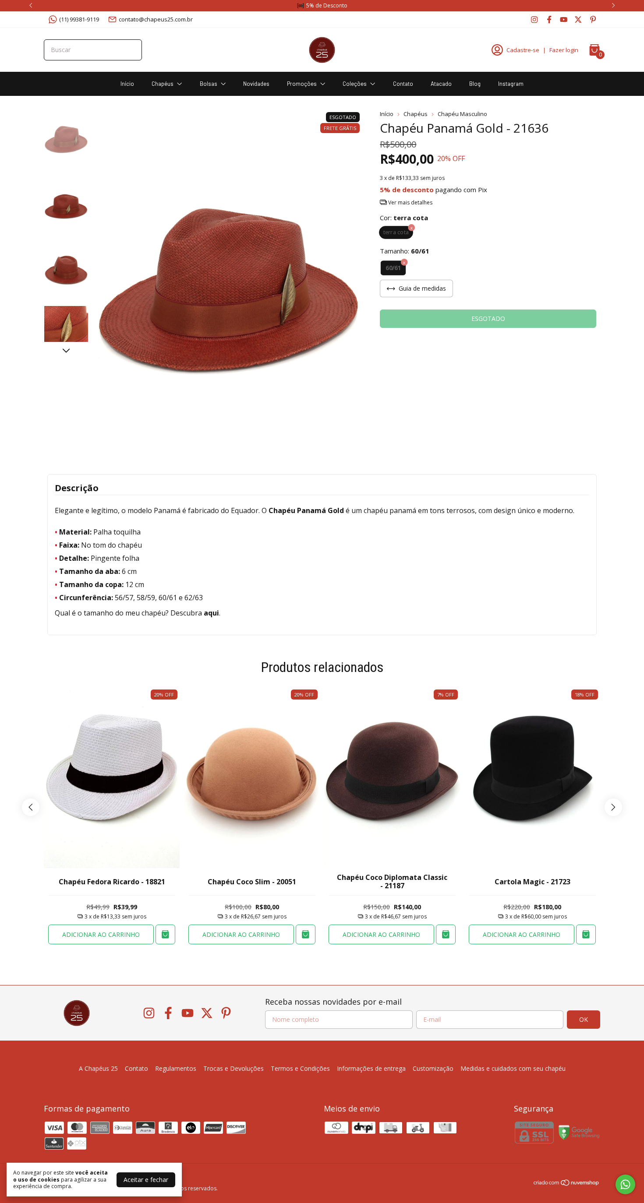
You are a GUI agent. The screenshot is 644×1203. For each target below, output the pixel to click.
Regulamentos (175, 1068)
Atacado (441, 83)
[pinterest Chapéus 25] (593, 19)
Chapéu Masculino (462, 114)
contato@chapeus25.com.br (156, 19)
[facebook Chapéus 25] (549, 19)
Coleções (355, 83)
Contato (403, 83)
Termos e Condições (300, 1068)
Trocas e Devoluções (233, 1068)
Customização (433, 1068)
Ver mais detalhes (409, 202)
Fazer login (563, 50)
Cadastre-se (522, 50)
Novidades (256, 83)
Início (127, 83)
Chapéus (162, 83)
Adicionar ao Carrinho (101, 934)
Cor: (404, 217)
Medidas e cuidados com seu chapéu (513, 1068)
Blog (475, 83)
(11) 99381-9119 (79, 19)
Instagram (511, 83)
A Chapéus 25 (98, 1068)
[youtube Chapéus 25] (563, 19)
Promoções (302, 83)
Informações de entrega (371, 1068)
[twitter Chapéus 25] (578, 19)
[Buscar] (130, 49)
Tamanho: (404, 250)
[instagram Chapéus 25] (534, 19)
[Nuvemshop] (566, 1184)
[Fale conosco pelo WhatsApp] (625, 1184)
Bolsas (208, 83)
